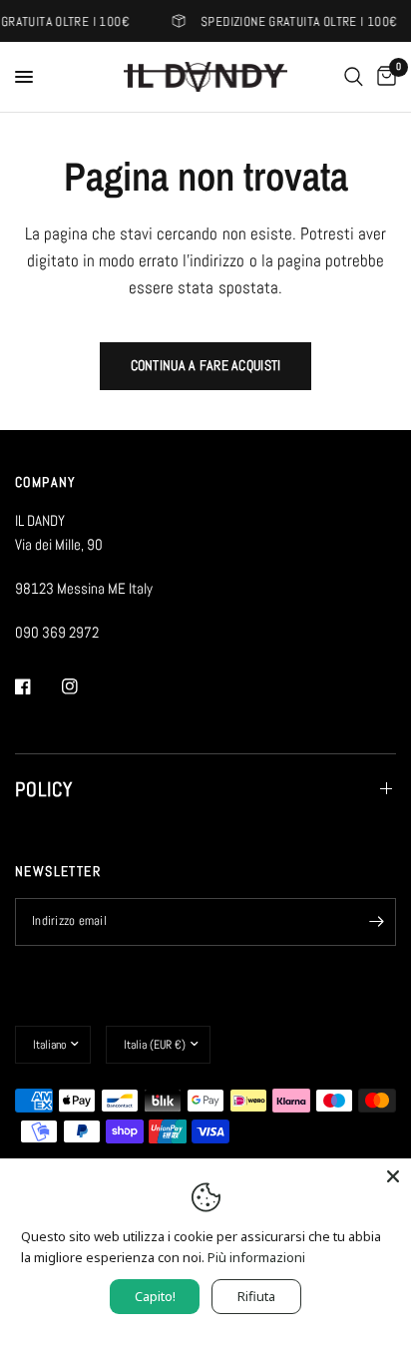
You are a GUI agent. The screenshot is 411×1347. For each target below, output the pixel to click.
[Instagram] (84, 686)
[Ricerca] (353, 77)
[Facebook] (37, 686)
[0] (383, 77)
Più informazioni (256, 1257)
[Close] (393, 1176)
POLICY (44, 789)
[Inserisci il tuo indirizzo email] (376, 922)
